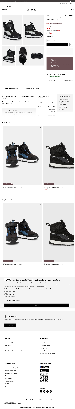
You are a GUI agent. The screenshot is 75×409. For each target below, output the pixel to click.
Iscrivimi (37, 305)
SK (15, 403)
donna (4, 6)
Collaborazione (9, 348)
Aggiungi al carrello (57, 45)
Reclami (7, 375)
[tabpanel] (37, 105)
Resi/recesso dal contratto (11, 373)
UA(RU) (19, 403)
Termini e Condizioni (44, 342)
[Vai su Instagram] (44, 391)
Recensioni (7, 345)
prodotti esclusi (42, 286)
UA (17, 403)
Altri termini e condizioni (45, 345)
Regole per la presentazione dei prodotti (49, 348)
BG (4, 403)
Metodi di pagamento (10, 370)
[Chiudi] (71, 1)
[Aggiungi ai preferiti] (71, 44)
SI (14, 403)
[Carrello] (74, 9)
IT (11, 403)
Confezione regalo (9, 381)
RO (13, 403)
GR (8, 403)
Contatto (7, 383)
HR (9, 403)
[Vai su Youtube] (47, 391)
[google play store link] (44, 367)
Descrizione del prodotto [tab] (11, 88)
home (3, 12)
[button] (60, 40)
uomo (9, 6)
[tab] (31, 88)
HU (10, 403)
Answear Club (43, 350)
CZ (6, 403)
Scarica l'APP (66, 64)
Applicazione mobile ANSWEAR (47, 353)
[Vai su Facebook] (41, 391)
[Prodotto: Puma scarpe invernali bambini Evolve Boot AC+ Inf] (22, 155)
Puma (48, 15)
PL (12, 403)
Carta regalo (8, 378)
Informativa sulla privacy (8, 399)
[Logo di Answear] (31, 10)
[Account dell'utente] (68, 9)
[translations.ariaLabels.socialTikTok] (51, 391)
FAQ (6, 386)
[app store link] (44, 370)
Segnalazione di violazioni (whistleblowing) (15, 350)
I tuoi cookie (41, 399)
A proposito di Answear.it (11, 342)
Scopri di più (10, 325)
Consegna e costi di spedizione (12, 368)
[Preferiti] (71, 9)
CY (5, 403)
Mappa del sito (49, 399)
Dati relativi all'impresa (31, 399)
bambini (4, 9)
